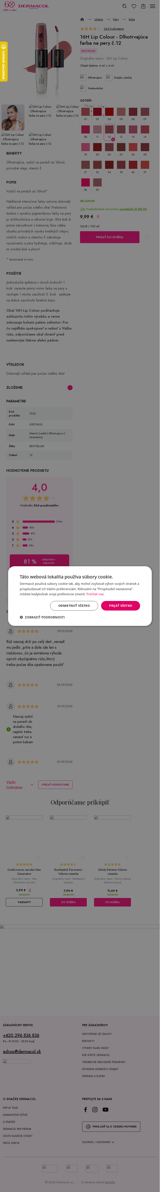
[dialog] (80, 596)
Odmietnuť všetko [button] (74, 606)
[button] (42, 617)
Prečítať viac (95, 594)
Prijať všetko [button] (120, 606)
